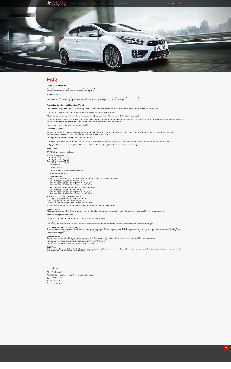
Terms (93, 3)
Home (73, 3)
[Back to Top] (226, 347)
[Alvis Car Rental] (56, 3)
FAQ (102, 3)
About (82, 3)
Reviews (124, 3)
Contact (112, 3)
